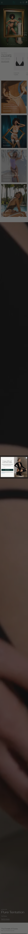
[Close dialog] (26, 457)
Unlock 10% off (7, 469)
